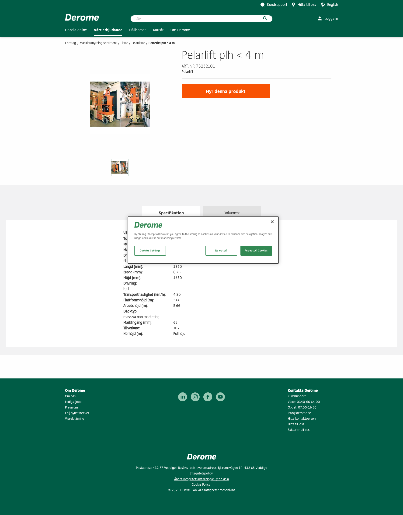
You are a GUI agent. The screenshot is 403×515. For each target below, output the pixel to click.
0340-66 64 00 (308, 402)
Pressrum (71, 407)
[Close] (272, 222)
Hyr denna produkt (226, 91)
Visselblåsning (74, 419)
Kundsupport (297, 396)
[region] (203, 240)
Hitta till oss (296, 424)
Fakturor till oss (298, 430)
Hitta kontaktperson (302, 419)
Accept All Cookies (256, 250)
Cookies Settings (150, 250)
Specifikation (171, 213)
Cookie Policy (201, 485)
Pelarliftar (138, 43)
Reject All (221, 250)
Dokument (232, 213)
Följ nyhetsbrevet (77, 413)
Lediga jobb (73, 402)
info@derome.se (299, 413)
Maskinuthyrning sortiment (98, 43)
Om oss (70, 396)
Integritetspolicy (201, 473)
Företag (70, 43)
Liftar (124, 43)
